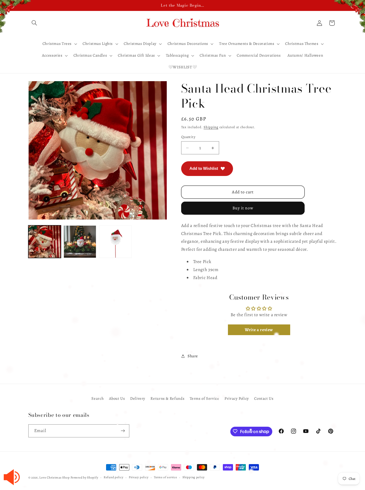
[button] (34, 23)
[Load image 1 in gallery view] (44, 241)
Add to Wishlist (203, 168)
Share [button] (193, 356)
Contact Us (263, 398)
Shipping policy (194, 477)
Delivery (137, 398)
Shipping (211, 127)
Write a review (259, 330)
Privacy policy (138, 477)
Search (97, 398)
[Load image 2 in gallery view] (80, 241)
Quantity (188, 136)
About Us (117, 398)
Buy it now (243, 208)
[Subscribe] (123, 430)
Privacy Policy (236, 398)
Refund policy (113, 477)
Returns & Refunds (167, 398)
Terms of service (165, 477)
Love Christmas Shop (54, 477)
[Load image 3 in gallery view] (115, 241)
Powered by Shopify (84, 477)
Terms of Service (204, 398)
